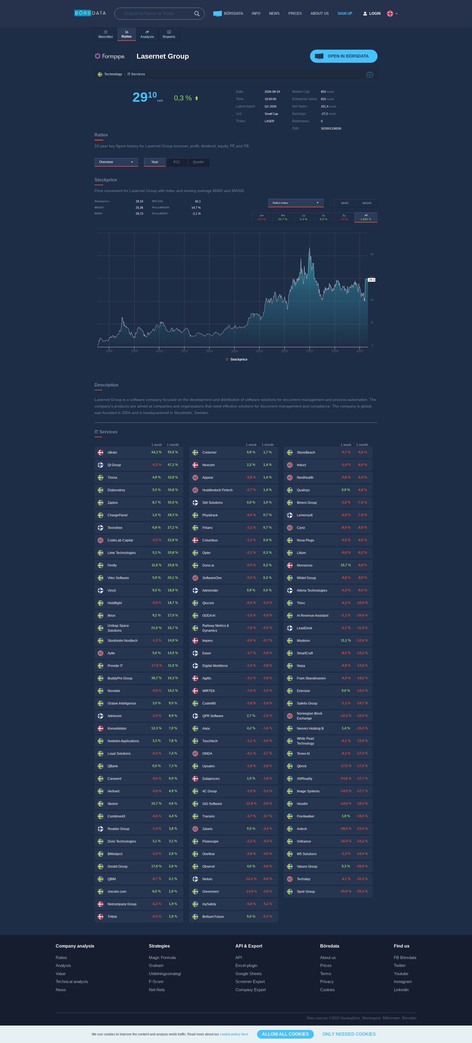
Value (61, 973)
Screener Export (250, 981)
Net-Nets (157, 989)
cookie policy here (234, 1034)
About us (328, 957)
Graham (156, 965)
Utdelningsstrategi (165, 973)
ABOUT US (320, 13)
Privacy (327, 981)
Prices (326, 965)
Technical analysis (72, 981)
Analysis (63, 965)
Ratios (61, 957)
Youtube (401, 973)
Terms (325, 973)
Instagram (403, 981)
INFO (256, 13)
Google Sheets (248, 973)
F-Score (156, 981)
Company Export (250, 989)
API (238, 957)
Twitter (400, 965)
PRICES (295, 13)
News (274, 13)
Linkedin (401, 989)
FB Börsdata (405, 957)
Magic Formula (162, 957)
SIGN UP (345, 13)
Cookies (327, 989)
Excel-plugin (246, 965)
